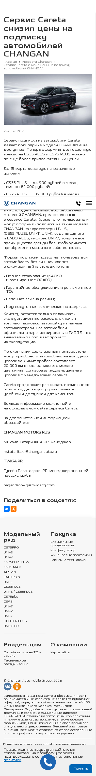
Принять (81, 768)
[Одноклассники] (13, 509)
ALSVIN (10, 572)
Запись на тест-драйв (68, 560)
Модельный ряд (22, 537)
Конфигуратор (62, 550)
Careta (74, 140)
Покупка (63, 534)
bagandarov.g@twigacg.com (29, 485)
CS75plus (11, 596)
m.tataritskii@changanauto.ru (30, 452)
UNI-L (8, 582)
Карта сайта (60, 652)
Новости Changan (37, 61)
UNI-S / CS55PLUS (18, 591)
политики (12, 760)
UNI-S (8, 552)
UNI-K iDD (11, 626)
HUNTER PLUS (15, 621)
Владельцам (23, 645)
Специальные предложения (62, 543)
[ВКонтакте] (7, 509)
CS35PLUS (12, 586)
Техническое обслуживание (16, 662)
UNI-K (8, 616)
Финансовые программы (71, 555)
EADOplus (12, 577)
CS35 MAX (12, 567)
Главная (10, 61)
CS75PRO (11, 547)
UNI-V (8, 557)
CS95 (8, 601)
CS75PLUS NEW (16, 562)
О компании (68, 645)
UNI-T (8, 606)
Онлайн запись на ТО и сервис (22, 654)
